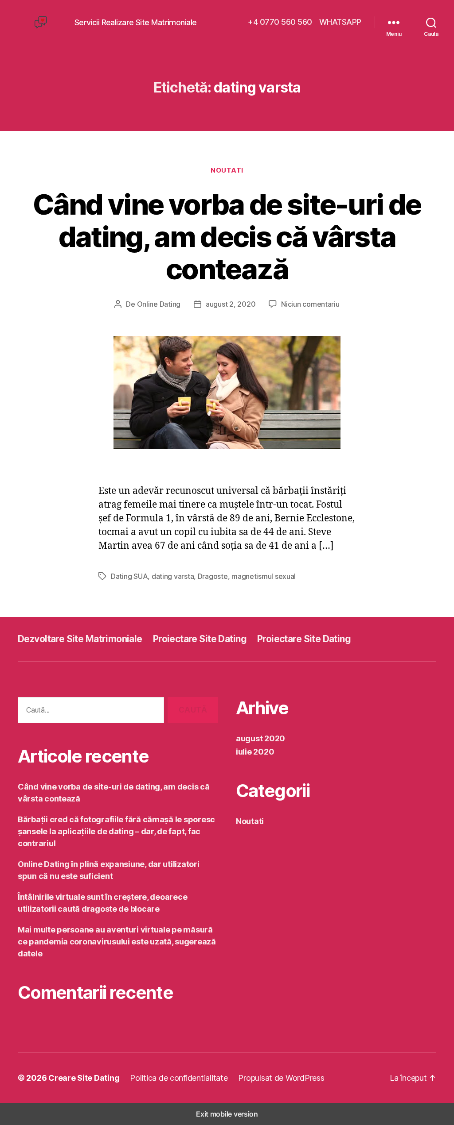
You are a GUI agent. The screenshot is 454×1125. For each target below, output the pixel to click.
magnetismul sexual (263, 576)
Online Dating (159, 304)
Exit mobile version (227, 1114)
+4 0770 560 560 (280, 22)
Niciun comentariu (310, 304)
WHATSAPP (340, 22)
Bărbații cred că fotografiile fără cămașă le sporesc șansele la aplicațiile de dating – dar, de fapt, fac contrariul (116, 831)
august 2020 (260, 738)
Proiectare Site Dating (200, 638)
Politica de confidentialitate (178, 1078)
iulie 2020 (255, 751)
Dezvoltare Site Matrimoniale (80, 638)
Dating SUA (129, 576)
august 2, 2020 (230, 304)
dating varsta (173, 576)
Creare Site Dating (83, 1078)
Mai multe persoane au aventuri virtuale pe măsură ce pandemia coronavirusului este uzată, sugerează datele (117, 941)
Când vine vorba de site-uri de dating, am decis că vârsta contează (227, 236)
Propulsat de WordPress (281, 1078)
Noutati (227, 170)
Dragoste (213, 576)
